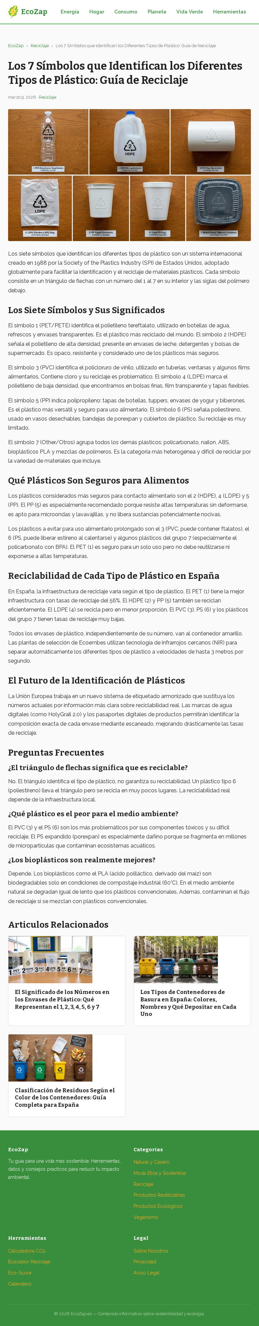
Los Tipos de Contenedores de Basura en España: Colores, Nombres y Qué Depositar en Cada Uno (188, 1003)
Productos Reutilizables (159, 1195)
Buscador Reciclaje (29, 1261)
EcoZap (16, 45)
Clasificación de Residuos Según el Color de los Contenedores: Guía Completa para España (65, 1097)
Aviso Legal (147, 1272)
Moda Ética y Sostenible (160, 1173)
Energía (70, 11)
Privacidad (145, 1261)
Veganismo (146, 1217)
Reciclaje (40, 45)
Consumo (125, 11)
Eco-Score (19, 1272)
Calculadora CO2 (27, 1251)
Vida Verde (189, 11)
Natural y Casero (152, 1162)
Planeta (157, 11)
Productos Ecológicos (158, 1206)
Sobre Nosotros (151, 1251)
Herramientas (229, 11)
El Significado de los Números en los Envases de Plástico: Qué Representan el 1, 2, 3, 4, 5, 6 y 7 (62, 999)
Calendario (20, 1284)
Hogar (96, 11)
